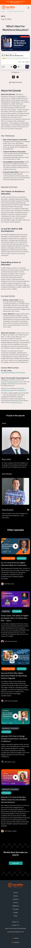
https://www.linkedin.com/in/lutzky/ (13, 372)
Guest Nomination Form (15, 932)
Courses (15, 909)
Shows (15, 896)
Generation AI (21, 390)
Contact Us (15, 925)
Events (15, 902)
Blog (15, 916)
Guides (15, 912)
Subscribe (15, 863)
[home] (8, 8)
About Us (15, 922)
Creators (15, 899)
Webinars (15, 906)
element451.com (16, 402)
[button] (28, 8)
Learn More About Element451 (15, 928)
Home (15, 892)
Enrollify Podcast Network (10, 382)
